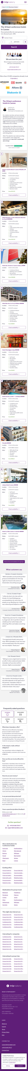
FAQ (3, 1035)
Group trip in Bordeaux (7, 959)
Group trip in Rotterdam (19, 966)
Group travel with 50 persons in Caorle (7, 870)
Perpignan (5, 895)
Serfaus (16, 858)
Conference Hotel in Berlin (7, 936)
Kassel (4, 855)
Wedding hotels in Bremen (19, 882)
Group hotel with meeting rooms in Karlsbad (19, 870)
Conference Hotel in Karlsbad (7, 927)
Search (14, 47)
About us (4, 1023)
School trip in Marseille (19, 944)
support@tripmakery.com (14, 69)
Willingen (16, 853)
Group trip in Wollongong (19, 919)
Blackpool (5, 892)
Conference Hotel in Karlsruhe (19, 927)
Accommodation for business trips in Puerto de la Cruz (19, 875)
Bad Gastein (17, 855)
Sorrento (4, 905)
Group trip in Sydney (7, 919)
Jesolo (15, 897)
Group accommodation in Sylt (7, 880)
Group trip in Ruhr (19, 968)
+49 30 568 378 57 (14, 67)
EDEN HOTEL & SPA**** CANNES (11, 396)
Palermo (16, 895)
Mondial (4, 443)
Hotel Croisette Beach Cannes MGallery (13, 169)
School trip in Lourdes (19, 946)
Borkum (4, 853)
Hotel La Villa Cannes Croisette (10, 531)
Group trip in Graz (19, 959)
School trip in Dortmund (7, 946)
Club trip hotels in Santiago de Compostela (7, 875)
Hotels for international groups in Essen (7, 882)
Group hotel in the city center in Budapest (7, 873)
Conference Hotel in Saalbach (7, 922)
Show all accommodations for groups (14, 561)
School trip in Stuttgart (7, 941)
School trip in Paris (7, 944)
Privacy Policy (5, 1032)
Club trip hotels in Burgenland (19, 873)
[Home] (14, 986)
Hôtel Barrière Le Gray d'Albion (11, 303)
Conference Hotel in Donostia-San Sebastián (19, 924)
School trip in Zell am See (7, 949)
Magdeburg (17, 892)
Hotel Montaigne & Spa (8, 350)
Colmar (16, 860)
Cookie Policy (12, 1062)
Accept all (20, 1065)
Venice (16, 905)
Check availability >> (14, 195)
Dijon (3, 900)
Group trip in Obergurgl (19, 963)
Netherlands (5, 902)
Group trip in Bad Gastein (7, 966)
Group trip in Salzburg (7, 968)
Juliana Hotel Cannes (8, 485)
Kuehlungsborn (18, 848)
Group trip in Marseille (19, 961)
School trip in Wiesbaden (7, 939)
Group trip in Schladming (7, 963)
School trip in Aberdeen (19, 936)
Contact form (5, 1050)
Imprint (4, 1026)
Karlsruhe (5, 848)
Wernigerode (17, 851)
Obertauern (5, 858)
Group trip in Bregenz (7, 961)
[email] (25, 2)
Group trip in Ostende (7, 924)
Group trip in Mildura (7, 917)
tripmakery (14, 78)
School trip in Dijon (19, 949)
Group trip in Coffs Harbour (19, 917)
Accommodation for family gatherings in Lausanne (19, 880)
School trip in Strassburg (19, 939)
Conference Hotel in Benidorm (19, 922)
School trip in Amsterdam (19, 941)
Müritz (4, 851)
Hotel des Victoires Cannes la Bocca (12, 265)
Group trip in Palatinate (7, 914)
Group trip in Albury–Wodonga (19, 914)
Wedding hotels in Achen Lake (19, 878)
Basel (3, 860)
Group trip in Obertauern (7, 971)
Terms (3, 1029)
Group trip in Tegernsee (19, 971)
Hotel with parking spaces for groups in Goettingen (7, 878)
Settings (8, 1065)
